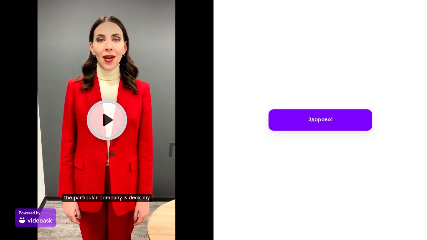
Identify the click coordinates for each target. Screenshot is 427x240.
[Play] (106, 120)
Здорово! (320, 119)
